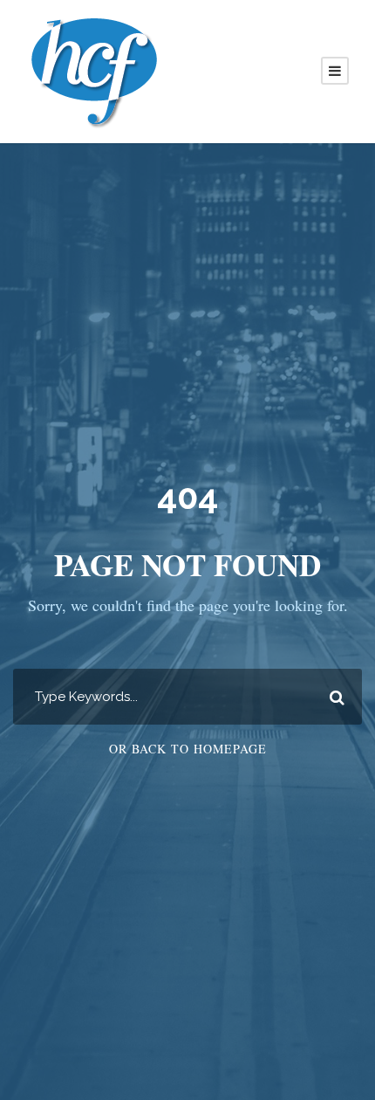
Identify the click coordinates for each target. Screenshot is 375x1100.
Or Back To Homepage (188, 748)
